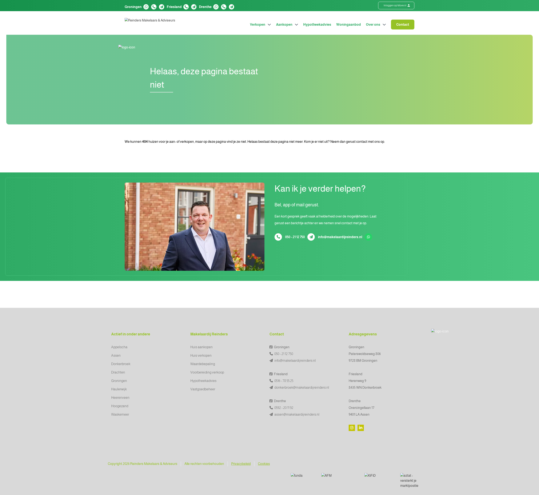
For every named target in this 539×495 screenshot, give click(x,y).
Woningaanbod (348, 24)
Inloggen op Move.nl (395, 5)
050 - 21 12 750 (295, 237)
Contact (402, 24)
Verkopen (258, 24)
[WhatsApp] (146, 6)
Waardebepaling (202, 364)
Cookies (264, 464)
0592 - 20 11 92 (283, 408)
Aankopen (284, 24)
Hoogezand (119, 406)
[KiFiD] (379, 477)
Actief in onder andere (130, 334)
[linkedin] (361, 428)
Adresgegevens (363, 334)
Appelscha (119, 347)
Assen (116, 355)
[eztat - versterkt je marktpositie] (412, 480)
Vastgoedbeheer (202, 389)
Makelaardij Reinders (209, 334)
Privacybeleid (241, 464)
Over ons (373, 24)
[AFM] (339, 477)
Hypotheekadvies (317, 24)
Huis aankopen (201, 347)
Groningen (119, 381)
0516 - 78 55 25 (283, 381)
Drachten (118, 372)
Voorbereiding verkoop (207, 372)
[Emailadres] (161, 6)
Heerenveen (120, 397)
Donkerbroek (120, 364)
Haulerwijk (119, 389)
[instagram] (352, 428)
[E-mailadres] (311, 237)
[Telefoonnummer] (153, 6)
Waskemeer (120, 414)
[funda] (303, 477)
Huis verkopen (201, 355)
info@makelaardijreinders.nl (340, 237)
